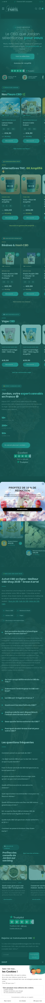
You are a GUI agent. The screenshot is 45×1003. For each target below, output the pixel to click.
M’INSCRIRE (22, 509)
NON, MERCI (22, 515)
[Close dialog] (43, 484)
